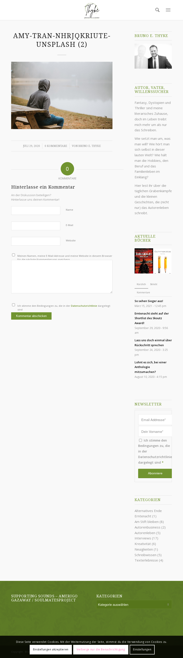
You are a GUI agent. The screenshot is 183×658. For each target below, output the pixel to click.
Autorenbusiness (147, 527)
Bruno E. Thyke (89, 146)
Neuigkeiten (144, 549)
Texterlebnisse (146, 560)
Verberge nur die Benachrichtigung (101, 649)
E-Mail (69, 225)
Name (69, 209)
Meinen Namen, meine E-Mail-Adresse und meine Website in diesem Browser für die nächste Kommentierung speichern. (64, 257)
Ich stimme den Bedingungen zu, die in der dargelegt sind (63, 307)
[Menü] (168, 10)
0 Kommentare (56, 146)
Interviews (143, 538)
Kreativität (143, 543)
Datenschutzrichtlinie (84, 305)
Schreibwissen (145, 555)
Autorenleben (145, 533)
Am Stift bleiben (147, 521)
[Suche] (156, 10)
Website (71, 240)
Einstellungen (142, 649)
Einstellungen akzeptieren (51, 649)
